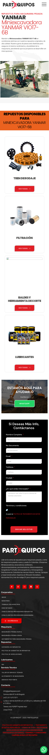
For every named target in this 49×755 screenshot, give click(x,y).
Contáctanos (7, 608)
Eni (3, 665)
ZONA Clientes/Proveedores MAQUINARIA (17, 615)
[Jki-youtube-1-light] (24, 587)
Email (8, 456)
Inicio (4, 597)
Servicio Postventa (9, 680)
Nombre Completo (14, 434)
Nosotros (6, 601)
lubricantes (7, 659)
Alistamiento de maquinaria (13, 676)
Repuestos (6, 642)
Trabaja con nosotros (11, 604)
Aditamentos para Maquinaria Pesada (17, 639)
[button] (43, 749)
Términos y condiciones (16, 505)
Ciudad (9, 478)
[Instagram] (18, 587)
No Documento (12, 445)
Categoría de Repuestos (11, 647)
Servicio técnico (9, 667)
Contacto (5, 685)
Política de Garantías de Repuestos (16, 651)
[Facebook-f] (12, 587)
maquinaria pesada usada (12, 635)
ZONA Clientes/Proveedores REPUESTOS (17, 612)
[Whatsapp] (37, 587)
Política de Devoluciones (12, 654)
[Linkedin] (31, 587)
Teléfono (10, 467)
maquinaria (6, 627)
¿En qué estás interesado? (17, 489)
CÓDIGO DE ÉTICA (28, 727)
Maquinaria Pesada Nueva (12, 632)
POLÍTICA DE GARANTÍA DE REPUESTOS (17, 725)
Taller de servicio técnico (12, 673)
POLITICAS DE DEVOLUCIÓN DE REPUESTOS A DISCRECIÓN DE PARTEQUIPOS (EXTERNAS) (25, 730)
